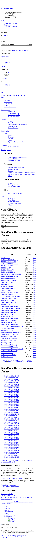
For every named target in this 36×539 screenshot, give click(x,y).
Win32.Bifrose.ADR (7, 284)
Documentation (9, 15)
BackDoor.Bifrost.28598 (11, 396)
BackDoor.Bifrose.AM (7, 270)
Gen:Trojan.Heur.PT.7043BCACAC (12, 308)
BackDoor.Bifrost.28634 (11, 455)
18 (26, 360)
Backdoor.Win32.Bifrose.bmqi (10, 324)
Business (7, 508)
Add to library (6, 35)
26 (7, 462)
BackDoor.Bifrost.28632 (11, 452)
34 (22, 362)
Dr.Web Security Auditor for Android (11, 478)
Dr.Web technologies (14, 160)
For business (8, 102)
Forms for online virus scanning (17, 124)
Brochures (11, 183)
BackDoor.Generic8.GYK (8, 302)
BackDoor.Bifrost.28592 (11, 386)
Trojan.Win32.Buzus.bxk (8, 336)
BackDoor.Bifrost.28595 (11, 391)
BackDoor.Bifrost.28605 (11, 407)
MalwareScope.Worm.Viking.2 (10, 292)
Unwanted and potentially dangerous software (21, 172)
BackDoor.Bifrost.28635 (11, 457)
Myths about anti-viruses (15, 193)
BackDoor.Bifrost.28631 (11, 450)
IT (13, 95)
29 (12, 362)
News (6, 105)
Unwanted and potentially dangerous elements (21, 174)
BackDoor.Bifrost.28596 (11, 392)
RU (2, 95)
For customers (8, 511)
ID (24, 95)
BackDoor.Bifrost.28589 (11, 381)
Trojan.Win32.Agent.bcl (8, 300)
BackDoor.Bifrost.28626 (11, 442)
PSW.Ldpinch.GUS (7, 266)
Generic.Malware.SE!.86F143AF (11, 296)
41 (1, 363)
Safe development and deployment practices (13, 536)
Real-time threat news (14, 203)
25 (5, 362)
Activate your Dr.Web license (13, 12)
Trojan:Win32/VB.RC (7, 314)
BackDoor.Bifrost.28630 (11, 449)
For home (7, 100)
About (10, 135)
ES (9, 95)
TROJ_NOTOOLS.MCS (8, 262)
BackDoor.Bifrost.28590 (11, 382)
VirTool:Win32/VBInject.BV (9, 347)
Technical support (10, 14)
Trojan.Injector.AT (6, 343)
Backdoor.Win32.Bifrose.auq (9, 312)
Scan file (10, 121)
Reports (10, 138)
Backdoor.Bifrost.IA (7, 294)
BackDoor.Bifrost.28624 (11, 439)
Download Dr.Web (10, 17)
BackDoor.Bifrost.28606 (11, 409)
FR (11, 95)
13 (17, 360)
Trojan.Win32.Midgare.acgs (9, 345)
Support (6, 510)
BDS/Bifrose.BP (6, 268)
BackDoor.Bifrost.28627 (11, 444)
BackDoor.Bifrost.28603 (11, 404)
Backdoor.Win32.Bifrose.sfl (9, 288)
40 (33, 362)
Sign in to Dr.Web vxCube (16, 142)
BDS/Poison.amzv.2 (7, 316)
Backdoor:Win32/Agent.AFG (9, 334)
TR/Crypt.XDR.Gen (7, 286)
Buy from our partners (10, 23)
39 (31, 362)
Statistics (10, 140)
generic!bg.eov (5, 304)
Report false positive (14, 115)
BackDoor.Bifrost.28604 (11, 406)
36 (25, 362)
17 (24, 360)
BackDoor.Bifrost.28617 (11, 427)
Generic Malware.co (7, 353)
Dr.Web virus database (21, 502)
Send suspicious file (14, 113)
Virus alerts (11, 200)
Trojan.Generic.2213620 (8, 278)
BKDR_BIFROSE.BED (8, 322)
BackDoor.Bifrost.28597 (11, 394)
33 (20, 362)
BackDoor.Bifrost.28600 (11, 399)
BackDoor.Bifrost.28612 (11, 419)
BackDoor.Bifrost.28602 (11, 402)
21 (31, 360)
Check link (11, 123)
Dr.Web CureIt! (12, 126)
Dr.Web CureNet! (13, 128)
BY (22, 95)
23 (1, 362)
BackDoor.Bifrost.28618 (11, 429)
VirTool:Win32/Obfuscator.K (9, 264)
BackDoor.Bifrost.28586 (11, 376)
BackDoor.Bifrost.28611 (11, 417)
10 (11, 360)
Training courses (13, 185)
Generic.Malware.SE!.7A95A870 (11, 274)
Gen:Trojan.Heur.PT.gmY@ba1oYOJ (12, 326)
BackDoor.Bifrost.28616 (11, 425)
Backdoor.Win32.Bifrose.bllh (9, 276)
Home (6, 506)
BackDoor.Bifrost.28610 (11, 415)
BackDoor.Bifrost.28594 (11, 389)
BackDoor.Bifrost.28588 (11, 379)
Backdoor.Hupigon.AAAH (9, 298)
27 (9, 362)
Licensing (11, 137)
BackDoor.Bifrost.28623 (11, 437)
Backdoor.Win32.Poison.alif (9, 351)
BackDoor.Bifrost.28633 (11, 453)
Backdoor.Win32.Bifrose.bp (9, 272)
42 (3, 363)
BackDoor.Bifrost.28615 (11, 424)
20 (30, 360)
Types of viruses (13, 169)
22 (33, 360)
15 (20, 360)
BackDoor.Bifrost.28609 (11, 414)
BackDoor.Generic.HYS (8, 282)
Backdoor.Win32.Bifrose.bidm (10, 306)
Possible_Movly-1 (6, 290)
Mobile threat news (13, 201)
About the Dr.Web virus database (17, 157)
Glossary (10, 176)
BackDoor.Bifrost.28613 (11, 420)
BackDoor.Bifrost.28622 (11, 435)
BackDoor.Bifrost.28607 (11, 411)
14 (18, 360)
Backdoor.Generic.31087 (8, 320)
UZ (19, 95)
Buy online (7, 25)
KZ (17, 95)
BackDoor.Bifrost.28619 (11, 430)
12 (15, 360)
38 (29, 362)
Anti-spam (10, 502)
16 (22, 360)
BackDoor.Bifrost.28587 (11, 377)
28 (10, 362)
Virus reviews (12, 198)
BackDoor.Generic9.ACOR (9, 338)
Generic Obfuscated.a (7, 328)
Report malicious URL (14, 116)
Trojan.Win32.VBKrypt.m (8, 280)
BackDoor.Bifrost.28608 (11, 412)
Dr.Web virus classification (16, 167)
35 (23, 362)
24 (3, 362)
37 (27, 362)
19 (28, 360)
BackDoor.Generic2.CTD (8, 355)
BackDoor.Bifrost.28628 (11, 445)
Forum (3, 66)
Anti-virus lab (8, 103)
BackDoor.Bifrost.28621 (11, 434)
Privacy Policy (5, 537)
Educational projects (14, 186)
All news (10, 205)
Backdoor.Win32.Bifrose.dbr (9, 318)
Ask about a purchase (10, 26)
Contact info (8, 516)
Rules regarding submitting (20, 50)
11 (13, 360)
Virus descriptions (13, 147)
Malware (10, 171)
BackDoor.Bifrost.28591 (11, 384)
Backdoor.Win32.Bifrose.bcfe (9, 310)
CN (4, 95)
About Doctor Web (10, 107)
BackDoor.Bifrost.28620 (11, 432)
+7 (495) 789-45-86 (6, 63)
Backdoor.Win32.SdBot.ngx (9, 260)
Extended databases (14, 159)
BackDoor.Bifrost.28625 (11, 440)
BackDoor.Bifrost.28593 (11, 387)
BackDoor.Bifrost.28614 (11, 422)
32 (18, 362)
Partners (6, 513)
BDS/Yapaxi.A (5, 258)
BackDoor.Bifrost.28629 (11, 447)
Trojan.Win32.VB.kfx (7, 330)
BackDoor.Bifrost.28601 (11, 401)
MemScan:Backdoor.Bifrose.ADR (11, 332)
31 (16, 362)
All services (11, 111)
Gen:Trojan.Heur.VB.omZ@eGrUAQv (12, 349)
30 (14, 362)
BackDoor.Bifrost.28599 (11, 397)
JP (15, 95)
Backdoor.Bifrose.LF (7, 357)
